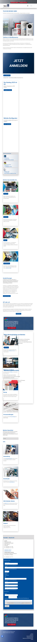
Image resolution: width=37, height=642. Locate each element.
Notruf (5, 240)
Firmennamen (7, 562)
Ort (5, 577)
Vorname (6, 581)
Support (5, 523)
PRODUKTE (18, 313)
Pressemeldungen (8, 414)
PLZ (6, 570)
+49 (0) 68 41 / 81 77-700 (15, 1)
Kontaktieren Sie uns (12, 350)
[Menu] (27, 5)
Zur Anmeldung (7, 75)
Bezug (5, 392)
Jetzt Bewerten (11, 624)
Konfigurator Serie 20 (23, 2)
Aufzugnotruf (6, 263)
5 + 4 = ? (6, 599)
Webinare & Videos (8, 370)
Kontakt (5, 347)
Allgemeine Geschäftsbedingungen (28, 638)
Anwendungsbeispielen (8, 458)
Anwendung (6, 456)
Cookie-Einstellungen (30, 637)
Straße (6, 566)
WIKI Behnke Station (9, 501)
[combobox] (32, 6)
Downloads (6, 479)
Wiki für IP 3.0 (7, 503)
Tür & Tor (6, 193)
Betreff (6, 593)
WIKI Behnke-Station (14, 2)
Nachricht (6, 598)
